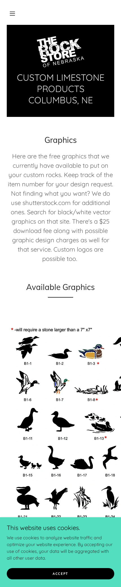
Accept (60, 573)
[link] (60, 51)
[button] (12, 13)
